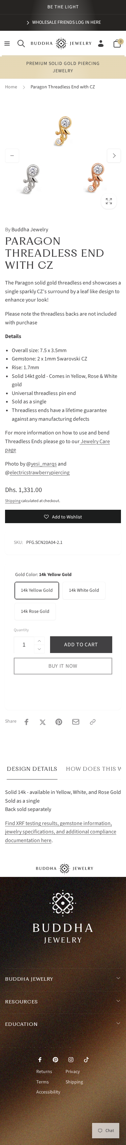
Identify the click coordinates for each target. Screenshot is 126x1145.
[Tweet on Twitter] (42, 722)
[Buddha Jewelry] (63, 942)
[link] (63, 22)
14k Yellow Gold (37, 590)
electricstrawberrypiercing (40, 472)
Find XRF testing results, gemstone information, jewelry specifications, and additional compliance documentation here (60, 832)
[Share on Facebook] (26, 722)
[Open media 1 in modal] (63, 155)
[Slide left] (12, 156)
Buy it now (63, 666)
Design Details (32, 768)
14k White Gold (84, 590)
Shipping (12, 501)
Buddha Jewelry (26, 229)
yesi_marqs (44, 464)
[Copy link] (92, 722)
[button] (7, 43)
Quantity (21, 630)
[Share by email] (76, 722)
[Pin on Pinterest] (58, 722)
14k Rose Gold (35, 611)
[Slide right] (114, 156)
